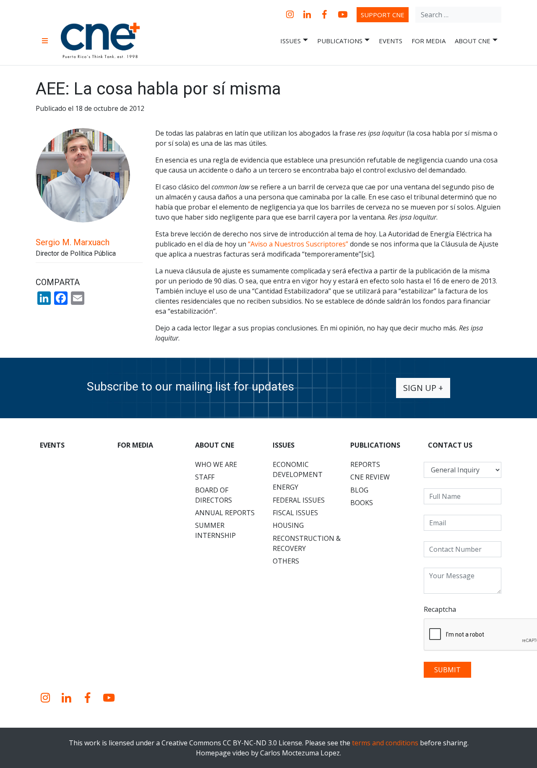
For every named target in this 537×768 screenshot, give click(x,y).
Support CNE (382, 14)
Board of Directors (213, 495)
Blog (359, 490)
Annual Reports (225, 512)
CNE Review (370, 477)
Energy (285, 487)
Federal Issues (299, 500)
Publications (339, 41)
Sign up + (423, 387)
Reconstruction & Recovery (307, 543)
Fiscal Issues (295, 512)
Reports (365, 464)
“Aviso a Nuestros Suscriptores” (298, 244)
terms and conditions (385, 742)
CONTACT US (450, 445)
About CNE (472, 41)
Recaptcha (440, 609)
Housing (288, 525)
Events (390, 41)
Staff (204, 477)
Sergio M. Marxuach (72, 242)
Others (286, 561)
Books (361, 502)
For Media (429, 41)
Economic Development (298, 469)
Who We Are (216, 464)
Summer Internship (215, 530)
